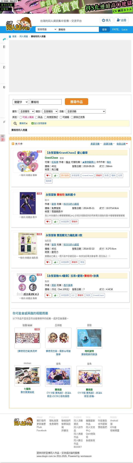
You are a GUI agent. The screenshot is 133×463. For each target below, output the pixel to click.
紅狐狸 (55, 162)
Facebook (42, 430)
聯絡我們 (65, 420)
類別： (39, 111)
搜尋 (104, 29)
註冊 (123, 20)
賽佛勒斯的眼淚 (89, 354)
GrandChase (51, 157)
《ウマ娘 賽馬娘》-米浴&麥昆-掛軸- (89, 394)
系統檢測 (90, 440)
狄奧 (107, 175)
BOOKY (78, 447)
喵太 (109, 162)
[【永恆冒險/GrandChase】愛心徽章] (28, 161)
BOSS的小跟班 (71, 204)
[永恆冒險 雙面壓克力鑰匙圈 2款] (28, 243)
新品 (40, 117)
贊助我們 (102, 427)
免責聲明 (53, 424)
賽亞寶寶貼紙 (27, 392)
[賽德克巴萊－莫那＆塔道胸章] (58, 338)
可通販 (66, 117)
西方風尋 (68, 285)
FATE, (115, 29)
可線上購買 (28, 117)
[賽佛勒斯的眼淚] (89, 338)
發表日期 (121, 144)
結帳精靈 (114, 430)
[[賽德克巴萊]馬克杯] (27, 338)
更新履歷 (41, 424)
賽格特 (22, 123)
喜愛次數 (95, 144)
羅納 (113, 175)
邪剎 (54, 285)
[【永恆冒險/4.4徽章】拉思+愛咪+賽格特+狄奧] (28, 284)
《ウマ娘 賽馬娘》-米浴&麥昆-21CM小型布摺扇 (58, 394)
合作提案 (102, 424)
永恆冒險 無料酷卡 (61, 194)
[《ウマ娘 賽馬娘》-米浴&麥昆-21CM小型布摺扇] (58, 376)
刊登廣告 (102, 420)
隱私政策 (53, 420)
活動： (62, 111)
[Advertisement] (70, 66)
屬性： (15, 111)
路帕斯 (49, 181)
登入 (108, 20)
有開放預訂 (52, 117)
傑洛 (82, 262)
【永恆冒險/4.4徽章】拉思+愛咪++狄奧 (72, 275)
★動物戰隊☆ (89, 162)
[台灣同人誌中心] (19, 23)
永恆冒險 (75, 175)
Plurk (39, 427)
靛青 (54, 204)
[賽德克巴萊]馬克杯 (27, 351)
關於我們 (41, 420)
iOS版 (113, 427)
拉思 (120, 175)
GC (73, 295)
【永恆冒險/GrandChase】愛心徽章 (67, 152)
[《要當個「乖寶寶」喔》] (66, 7)
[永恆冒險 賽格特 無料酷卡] (28, 203)
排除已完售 (79, 117)
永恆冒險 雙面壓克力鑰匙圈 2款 (64, 235)
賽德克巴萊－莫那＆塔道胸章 (58, 353)
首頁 (14, 36)
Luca (124, 29)
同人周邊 (24, 36)
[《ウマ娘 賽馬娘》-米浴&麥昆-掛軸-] (89, 376)
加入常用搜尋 (40, 123)
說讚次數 (108, 144)
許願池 (64, 430)
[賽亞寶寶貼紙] (27, 375)
